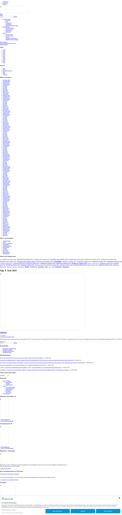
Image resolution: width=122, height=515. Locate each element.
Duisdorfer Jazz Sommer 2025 (26, 261)
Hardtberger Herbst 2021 (53, 265)
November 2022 (6, 142)
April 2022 (5, 151)
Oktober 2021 (6, 157)
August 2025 (6, 100)
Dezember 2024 (6, 110)
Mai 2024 (5, 119)
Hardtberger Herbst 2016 (106, 263)
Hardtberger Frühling (7, 349)
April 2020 (5, 175)
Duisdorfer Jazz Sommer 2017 (25, 259)
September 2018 (6, 199)
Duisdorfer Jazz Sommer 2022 (92, 259)
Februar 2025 (6, 108)
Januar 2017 (5, 225)
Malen (27, 267)
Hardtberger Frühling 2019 (99, 261)
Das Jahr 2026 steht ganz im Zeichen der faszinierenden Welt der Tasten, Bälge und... (37, 360)
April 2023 (5, 136)
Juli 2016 (5, 232)
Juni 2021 (5, 162)
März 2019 (5, 192)
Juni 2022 (5, 148)
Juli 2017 (5, 217)
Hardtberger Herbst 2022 (66, 265)
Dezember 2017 (6, 211)
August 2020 (6, 171)
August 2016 (6, 231)
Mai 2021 (5, 164)
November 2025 (6, 96)
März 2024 (5, 122)
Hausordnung (9, 30)
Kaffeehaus (9, 266)
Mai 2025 (5, 104)
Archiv (4, 242)
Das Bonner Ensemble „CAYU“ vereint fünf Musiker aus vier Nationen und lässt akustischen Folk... (31, 367)
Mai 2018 (5, 204)
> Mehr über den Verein (5, 468)
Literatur (14, 267)
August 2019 (6, 185)
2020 (4, 57)
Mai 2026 (5, 89)
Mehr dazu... (3, 341)
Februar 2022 (6, 154)
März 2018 (5, 207)
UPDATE (3, 332)
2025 (4, 51)
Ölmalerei (66, 267)
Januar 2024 (5, 124)
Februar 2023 (6, 138)
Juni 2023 (5, 133)
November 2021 (6, 156)
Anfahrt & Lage (9, 29)
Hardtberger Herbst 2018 (13, 265)
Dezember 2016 (6, 226)
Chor (1, 259)
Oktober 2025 (6, 97)
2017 (4, 61)
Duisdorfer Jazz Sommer (8, 351)
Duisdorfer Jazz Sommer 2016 (9, 259)
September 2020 (6, 170)
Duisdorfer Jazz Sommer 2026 (44, 261)
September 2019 (6, 184)
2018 (4, 60)
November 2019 (6, 182)
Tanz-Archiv (5, 251)
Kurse (7, 21)
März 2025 (5, 106)
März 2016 (5, 235)
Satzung (7, 37)
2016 (4, 62)
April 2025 (5, 105)
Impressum (5, 3)
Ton (46, 267)
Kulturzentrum (6, 26)
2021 (4, 56)
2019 (4, 59)
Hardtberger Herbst (7, 352)
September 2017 (6, 215)
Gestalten (58, 261)
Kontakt (4, 4)
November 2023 (6, 127)
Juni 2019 (5, 188)
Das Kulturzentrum (10, 28)
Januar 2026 (5, 94)
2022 (4, 55)
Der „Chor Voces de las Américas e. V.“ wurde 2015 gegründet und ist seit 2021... (23, 365)
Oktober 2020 (6, 169)
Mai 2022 (5, 150)
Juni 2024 (5, 118)
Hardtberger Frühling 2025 (63, 263)
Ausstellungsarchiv (7, 246)
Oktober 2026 (6, 82)
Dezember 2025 (6, 95)
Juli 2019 (5, 187)
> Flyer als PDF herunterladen (6, 421)
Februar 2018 (6, 208)
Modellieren (33, 267)
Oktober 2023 (6, 128)
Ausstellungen (9, 24)
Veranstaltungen (6, 252)
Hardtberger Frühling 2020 (114, 261)
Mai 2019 (5, 189)
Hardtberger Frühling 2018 (84, 261)
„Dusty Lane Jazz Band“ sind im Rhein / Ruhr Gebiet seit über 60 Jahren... (21, 357)
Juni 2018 (5, 203)
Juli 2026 (5, 86)
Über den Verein (9, 34)
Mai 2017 (5, 220)
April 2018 (5, 206)
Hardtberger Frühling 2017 (69, 261)
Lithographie (21, 267)
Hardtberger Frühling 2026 (79, 263)
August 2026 (6, 85)
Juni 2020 (5, 174)
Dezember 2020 (6, 166)
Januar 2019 (5, 194)
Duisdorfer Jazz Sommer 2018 (41, 259)
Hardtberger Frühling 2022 (19, 263)
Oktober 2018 (6, 198)
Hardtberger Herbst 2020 (40, 265)
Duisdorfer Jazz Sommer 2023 (108, 259)
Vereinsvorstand (9, 35)
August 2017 (6, 216)
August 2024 (6, 115)
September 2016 (6, 230)
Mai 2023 (5, 134)
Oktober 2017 (6, 213)
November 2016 (6, 227)
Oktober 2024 (6, 113)
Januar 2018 (5, 210)
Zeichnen (58, 267)
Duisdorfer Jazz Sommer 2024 (8, 261)
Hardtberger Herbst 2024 (92, 265)
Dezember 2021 (6, 155)
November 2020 (6, 168)
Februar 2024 (6, 123)
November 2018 (6, 197)
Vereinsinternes (6, 253)
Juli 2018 (5, 202)
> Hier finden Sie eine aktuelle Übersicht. (9, 479)
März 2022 (5, 152)
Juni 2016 (5, 234)
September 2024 (6, 114)
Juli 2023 (5, 132)
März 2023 (5, 137)
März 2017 (5, 222)
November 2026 (6, 81)
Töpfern (50, 266)
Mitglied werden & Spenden (12, 39)
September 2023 (6, 129)
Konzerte (8, 20)
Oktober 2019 (6, 183)
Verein (4, 33)
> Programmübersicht (5, 419)
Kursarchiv (5, 249)
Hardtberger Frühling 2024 (47, 263)
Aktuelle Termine (7, 19)
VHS (53, 267)
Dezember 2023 (6, 126)
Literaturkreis (9, 23)
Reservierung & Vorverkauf (12, 25)
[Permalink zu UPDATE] (42, 329)
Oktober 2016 (6, 229)
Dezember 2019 (6, 180)
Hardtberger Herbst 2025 (105, 265)
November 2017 (6, 212)
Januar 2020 (5, 179)
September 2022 (6, 145)
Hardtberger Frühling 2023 (33, 263)
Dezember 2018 (6, 196)
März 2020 (5, 176)
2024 (4, 52)
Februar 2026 (6, 92)
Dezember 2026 (6, 80)
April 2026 (5, 90)
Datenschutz (5, 1)
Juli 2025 (5, 101)
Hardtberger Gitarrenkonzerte (9, 348)
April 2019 (5, 190)
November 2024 (6, 111)
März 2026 (5, 91)
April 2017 (5, 221)
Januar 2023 (5, 140)
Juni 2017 (5, 218)
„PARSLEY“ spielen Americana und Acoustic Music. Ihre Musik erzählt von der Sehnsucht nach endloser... (34, 370)
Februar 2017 (6, 224)
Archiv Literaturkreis (7, 243)
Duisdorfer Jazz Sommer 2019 (59, 259)
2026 (4, 50)
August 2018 (6, 201)
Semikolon (8, 32)
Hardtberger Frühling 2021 (6, 263)
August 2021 (6, 160)
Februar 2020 (6, 178)
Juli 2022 (5, 147)
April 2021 (5, 165)
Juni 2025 (5, 103)
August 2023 (6, 131)
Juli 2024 (5, 117)
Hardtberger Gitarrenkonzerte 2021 (93, 263)
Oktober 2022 (6, 143)
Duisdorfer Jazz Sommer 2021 (76, 259)
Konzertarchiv (6, 247)
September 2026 (6, 83)
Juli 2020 (5, 173)
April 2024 (5, 120)
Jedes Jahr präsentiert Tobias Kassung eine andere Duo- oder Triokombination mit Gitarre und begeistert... (42, 362)
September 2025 (6, 99)
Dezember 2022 (6, 141)
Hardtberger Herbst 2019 (27, 265)
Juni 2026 (5, 87)
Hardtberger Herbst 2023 (80, 265)
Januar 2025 (5, 109)
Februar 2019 (6, 193)
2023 (4, 53)
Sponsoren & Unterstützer (11, 38)
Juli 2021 (5, 161)
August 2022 (6, 146)
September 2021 (6, 159)
